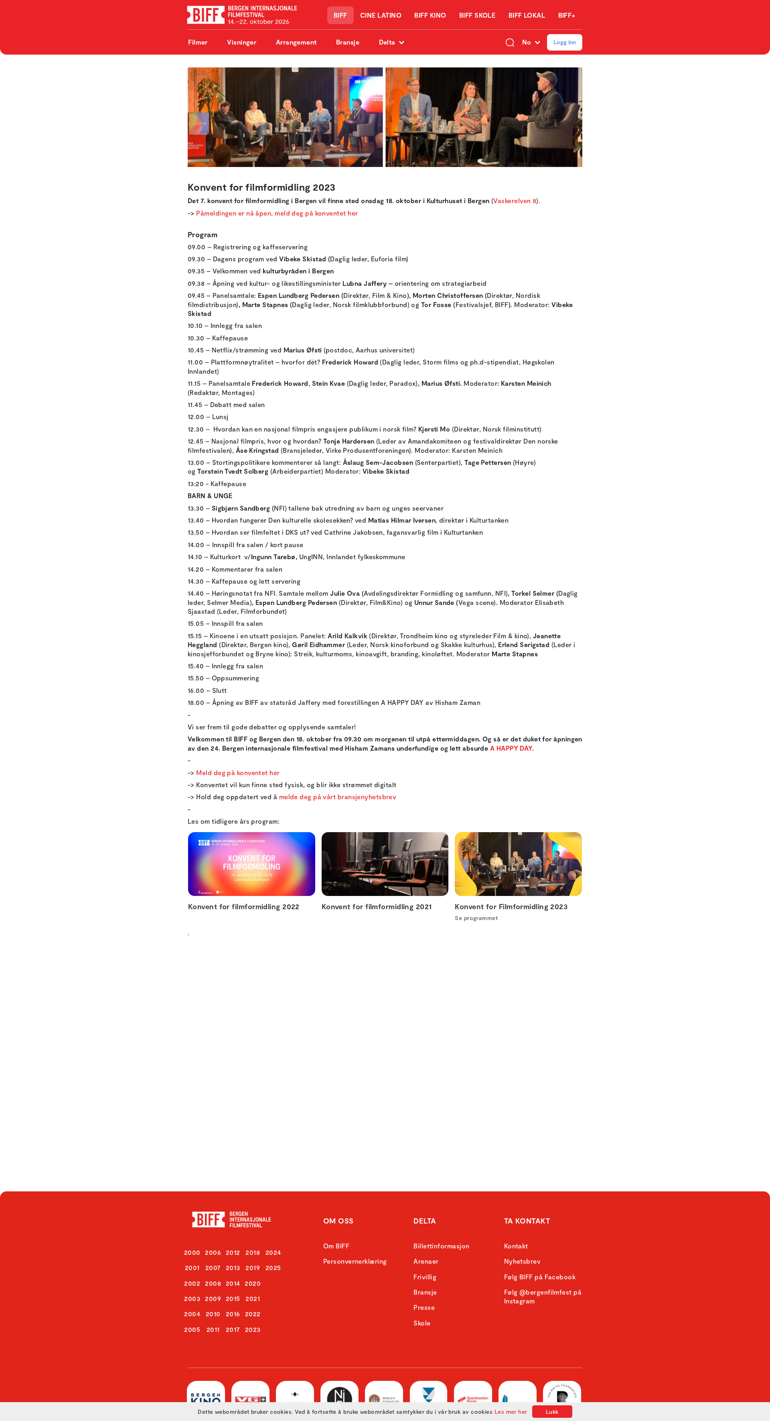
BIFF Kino (430, 15)
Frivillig (424, 1277)
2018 (252, 1252)
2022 (253, 1313)
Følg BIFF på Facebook (539, 1277)
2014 (233, 1283)
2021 (252, 1298)
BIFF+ (566, 15)
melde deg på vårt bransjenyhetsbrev (338, 796)
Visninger (241, 42)
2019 (252, 1267)
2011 (213, 1329)
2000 (192, 1252)
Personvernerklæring (355, 1261)
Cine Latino (380, 15)
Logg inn (564, 42)
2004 (192, 1313)
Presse (424, 1307)
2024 (273, 1252)
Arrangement (296, 42)
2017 (233, 1329)
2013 (233, 1267)
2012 (233, 1252)
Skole (421, 1323)
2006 (213, 1252)
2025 (273, 1267)
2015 (233, 1298)
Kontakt (516, 1246)
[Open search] (510, 42)
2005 (192, 1329)
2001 (192, 1267)
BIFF (340, 15)
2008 (213, 1283)
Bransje (347, 42)
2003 (192, 1298)
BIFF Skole (477, 15)
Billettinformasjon (441, 1246)
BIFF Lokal (527, 15)
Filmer (198, 42)
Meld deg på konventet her (238, 772)
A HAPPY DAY (511, 748)
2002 (192, 1283)
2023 (253, 1329)
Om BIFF (336, 1246)
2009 (213, 1298)
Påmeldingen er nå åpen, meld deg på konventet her (277, 213)
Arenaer (425, 1261)
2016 (233, 1313)
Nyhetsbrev (522, 1261)
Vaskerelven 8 (514, 200)
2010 (213, 1313)
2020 (253, 1283)
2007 (213, 1267)
